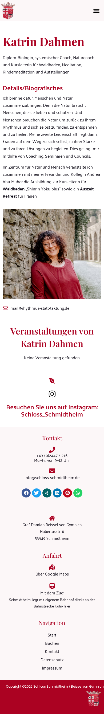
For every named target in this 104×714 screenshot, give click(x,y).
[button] (96, 11)
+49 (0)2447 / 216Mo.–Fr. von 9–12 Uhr (52, 457)
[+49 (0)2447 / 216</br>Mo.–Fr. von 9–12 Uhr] (52, 450)
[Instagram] (52, 394)
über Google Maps (52, 573)
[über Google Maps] (52, 567)
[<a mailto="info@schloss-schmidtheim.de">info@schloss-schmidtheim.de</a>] (52, 471)
